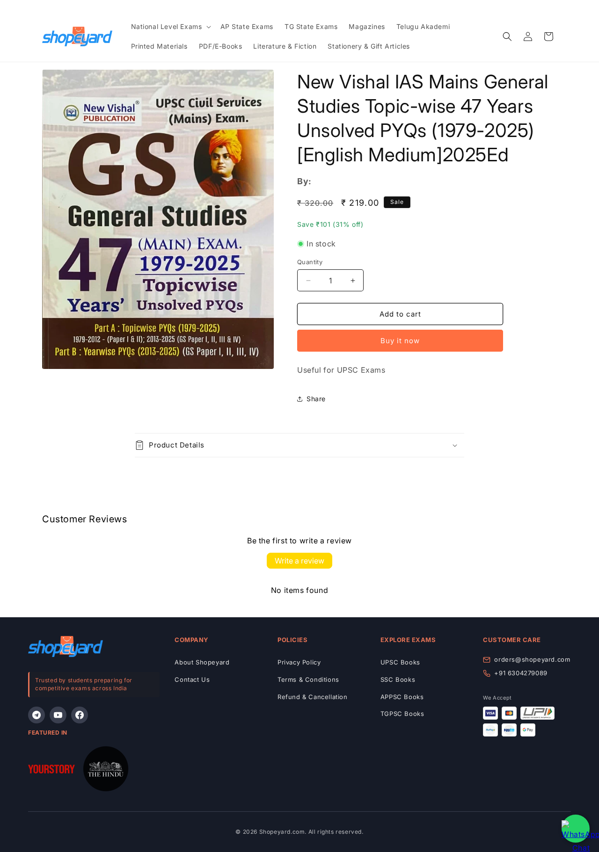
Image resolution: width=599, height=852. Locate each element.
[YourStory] (51, 771)
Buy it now (400, 340)
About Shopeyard (202, 662)
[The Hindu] (105, 770)
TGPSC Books (402, 713)
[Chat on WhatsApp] (576, 829)
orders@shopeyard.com (532, 659)
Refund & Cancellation (313, 696)
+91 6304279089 (520, 673)
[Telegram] (36, 715)
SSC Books (397, 679)
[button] (170, 26)
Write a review (299, 560)
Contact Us (192, 679)
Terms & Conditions (308, 679)
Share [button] (316, 399)
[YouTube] (58, 715)
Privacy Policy (299, 662)
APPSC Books (402, 696)
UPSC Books (400, 662)
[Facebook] (79, 715)
